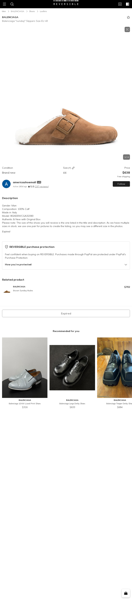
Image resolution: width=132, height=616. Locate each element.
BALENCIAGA (17, 11)
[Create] (120, 4)
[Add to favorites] (128, 17)
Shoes (32, 11)
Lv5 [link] (39, 182)
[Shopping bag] (125, 593)
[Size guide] (73, 168)
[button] (66, 93)
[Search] (12, 4)
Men (4, 11)
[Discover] (127, 4)
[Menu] (4, 4)
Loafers (43, 11)
